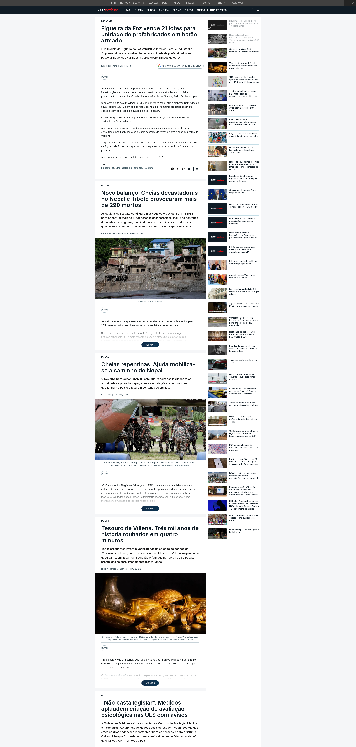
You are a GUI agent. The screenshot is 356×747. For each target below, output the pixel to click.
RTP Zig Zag (204, 3)
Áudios (201, 10)
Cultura (164, 10)
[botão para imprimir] (197, 169)
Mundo (151, 10)
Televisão (152, 3)
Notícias (125, 3)
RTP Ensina (219, 3)
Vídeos (189, 10)
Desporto (138, 3)
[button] (253, 10)
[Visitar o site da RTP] (114, 3)
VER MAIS (150, 345)
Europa (139, 10)
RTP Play (175, 3)
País (128, 10)
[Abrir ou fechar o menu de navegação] (257, 10)
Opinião (177, 10)
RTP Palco (189, 3)
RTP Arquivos (236, 3)
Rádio (164, 3)
